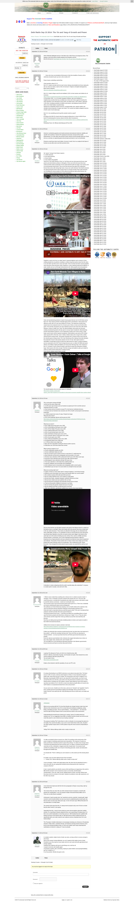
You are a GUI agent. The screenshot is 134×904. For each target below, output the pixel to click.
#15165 (88, 398)
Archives (49, 13)
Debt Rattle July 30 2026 (100, 110)
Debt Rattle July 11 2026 (100, 144)
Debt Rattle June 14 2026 (100, 191)
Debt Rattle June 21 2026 (100, 179)
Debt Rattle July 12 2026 (100, 142)
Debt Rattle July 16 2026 (100, 135)
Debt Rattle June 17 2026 (100, 186)
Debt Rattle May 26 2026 (100, 224)
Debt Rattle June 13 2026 (100, 193)
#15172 (88, 735)
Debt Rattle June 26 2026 (100, 170)
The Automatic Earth (40, 13)
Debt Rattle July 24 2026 (100, 121)
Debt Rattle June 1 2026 (100, 214)
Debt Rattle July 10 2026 (100, 145)
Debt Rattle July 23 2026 (100, 123)
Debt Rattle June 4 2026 (100, 209)
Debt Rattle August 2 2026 (100, 105)
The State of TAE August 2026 (101, 81)
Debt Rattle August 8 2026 (100, 95)
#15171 (88, 699)
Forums (37, 36)
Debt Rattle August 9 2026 (100, 93)
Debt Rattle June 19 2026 (100, 182)
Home (32, 36)
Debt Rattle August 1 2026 (100, 107)
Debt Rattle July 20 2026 (100, 128)
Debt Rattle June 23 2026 (100, 175)
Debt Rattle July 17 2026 (100, 133)
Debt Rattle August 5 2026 (100, 100)
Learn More (95, 1)
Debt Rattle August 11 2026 (100, 89)
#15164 (88, 149)
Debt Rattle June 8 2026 (100, 202)
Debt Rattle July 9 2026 (99, 147)
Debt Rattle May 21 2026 (100, 233)
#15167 (88, 649)
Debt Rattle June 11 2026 (100, 196)
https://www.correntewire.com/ (51, 659)
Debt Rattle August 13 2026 (100, 86)
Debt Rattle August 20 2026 (100, 73)
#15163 (88, 129)
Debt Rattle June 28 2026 (100, 167)
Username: (35, 872)
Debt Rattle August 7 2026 (100, 96)
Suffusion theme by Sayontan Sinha (111, 899)
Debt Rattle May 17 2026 (100, 240)
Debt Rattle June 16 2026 (100, 188)
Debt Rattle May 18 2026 (100, 238)
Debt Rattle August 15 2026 (100, 82)
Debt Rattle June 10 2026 (100, 198)
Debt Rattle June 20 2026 (100, 181)
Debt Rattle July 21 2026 (100, 126)
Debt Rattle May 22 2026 (100, 231)
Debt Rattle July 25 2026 (100, 119)
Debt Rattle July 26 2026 (100, 117)
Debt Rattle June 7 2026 (100, 203)
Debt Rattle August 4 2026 (100, 102)
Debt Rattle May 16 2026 (100, 242)
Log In (85, 886)
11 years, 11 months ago (66, 39)
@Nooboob (46, 703)
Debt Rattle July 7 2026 (99, 151)
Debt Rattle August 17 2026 (100, 79)
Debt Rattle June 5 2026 (100, 207)
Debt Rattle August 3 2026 (100, 103)
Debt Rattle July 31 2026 (100, 109)
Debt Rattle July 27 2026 (100, 116)
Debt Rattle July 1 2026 (99, 161)
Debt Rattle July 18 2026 (100, 131)
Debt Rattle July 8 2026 (99, 149)
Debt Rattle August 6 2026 (100, 98)
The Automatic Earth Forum (46, 36)
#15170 (88, 669)
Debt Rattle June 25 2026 (100, 172)
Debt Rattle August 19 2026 (100, 75)
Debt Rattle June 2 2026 (100, 212)
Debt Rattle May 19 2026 (100, 237)
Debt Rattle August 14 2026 (100, 84)
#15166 (88, 592)
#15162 (88, 71)
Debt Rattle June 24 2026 (100, 173)
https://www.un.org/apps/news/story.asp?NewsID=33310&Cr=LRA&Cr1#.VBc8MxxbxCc (65, 96)
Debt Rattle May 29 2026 (100, 219)
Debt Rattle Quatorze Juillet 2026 (102, 138)
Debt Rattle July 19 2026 (100, 130)
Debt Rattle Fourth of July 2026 (101, 156)
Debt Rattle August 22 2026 (100, 70)
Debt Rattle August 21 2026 (100, 72)
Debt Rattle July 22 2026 (100, 124)
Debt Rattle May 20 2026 (100, 235)
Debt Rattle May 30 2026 (100, 217)
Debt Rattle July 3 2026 (99, 158)
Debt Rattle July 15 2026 (100, 137)
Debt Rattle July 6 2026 (99, 152)
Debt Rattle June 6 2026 (100, 205)
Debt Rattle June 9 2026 (100, 200)
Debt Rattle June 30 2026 (100, 163)
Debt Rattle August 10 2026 (100, 91)
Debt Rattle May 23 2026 (100, 230)
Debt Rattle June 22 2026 (100, 177)
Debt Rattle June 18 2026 (100, 184)
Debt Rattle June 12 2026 (100, 195)
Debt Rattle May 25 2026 (100, 226)
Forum (75, 13)
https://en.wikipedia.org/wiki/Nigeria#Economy (55, 90)
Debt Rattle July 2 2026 (99, 159)
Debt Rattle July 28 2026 (100, 114)
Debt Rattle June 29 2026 (100, 165)
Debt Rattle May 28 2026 (100, 221)
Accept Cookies (104, 1)
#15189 (88, 833)
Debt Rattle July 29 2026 (100, 112)
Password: (35, 879)
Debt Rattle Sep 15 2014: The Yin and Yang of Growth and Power (70, 59)
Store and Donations (90, 13)
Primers (62, 13)
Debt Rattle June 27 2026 (100, 168)
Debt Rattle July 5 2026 (99, 154)
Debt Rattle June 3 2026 (100, 210)
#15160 (88, 51)
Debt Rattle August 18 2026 (100, 77)
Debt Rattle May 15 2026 (100, 244)
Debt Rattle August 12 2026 (100, 87)
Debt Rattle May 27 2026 (100, 223)
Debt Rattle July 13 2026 (100, 140)
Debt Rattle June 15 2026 (100, 189)
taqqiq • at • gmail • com (67, 899)
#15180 (88, 781)
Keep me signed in (38, 883)
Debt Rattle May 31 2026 (100, 216)
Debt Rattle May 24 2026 (100, 228)
